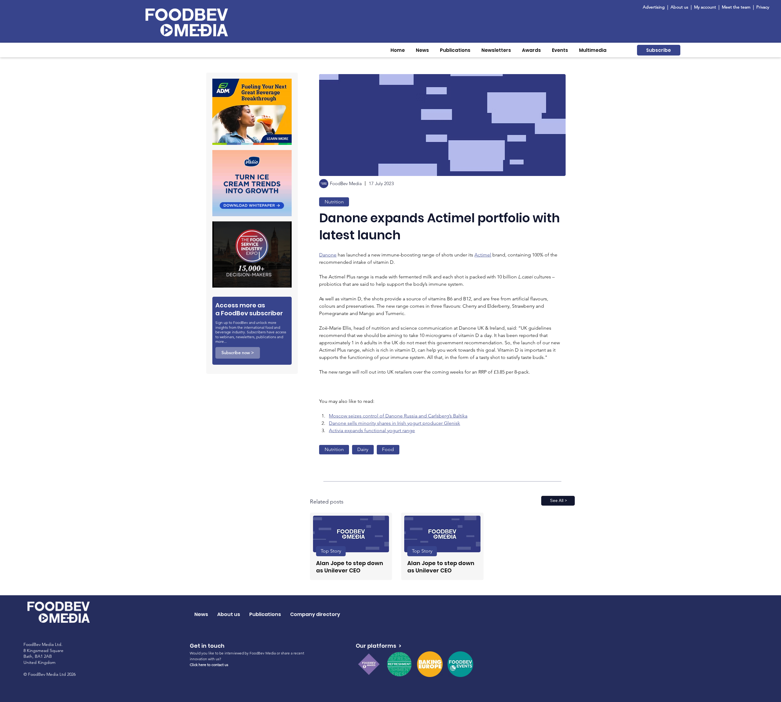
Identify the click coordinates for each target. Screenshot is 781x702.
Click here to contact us (209, 664)
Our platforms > (378, 646)
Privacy (762, 7)
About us (679, 7)
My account (705, 7)
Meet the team (737, 7)
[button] (422, 50)
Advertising (655, 7)
